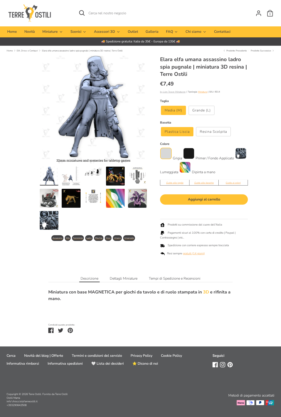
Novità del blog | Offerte (43, 355)
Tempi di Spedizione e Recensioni (174, 278)
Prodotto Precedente (236, 50)
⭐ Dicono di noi (145, 363)
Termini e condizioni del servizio (97, 355)
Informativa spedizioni (65, 363)
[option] (140, 41)
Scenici (76, 31)
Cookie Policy (171, 355)
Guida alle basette (204, 182)
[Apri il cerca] (81, 13)
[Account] (258, 11)
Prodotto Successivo (261, 50)
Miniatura (202, 91)
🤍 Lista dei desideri (107, 363)
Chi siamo (194, 31)
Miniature (50, 31)
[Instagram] (222, 364)
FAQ (170, 31)
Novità (29, 31)
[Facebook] (215, 364)
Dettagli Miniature (123, 278)
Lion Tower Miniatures (174, 91)
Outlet (133, 31)
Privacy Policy (141, 355)
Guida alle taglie (175, 182)
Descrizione (89, 278)
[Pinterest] (230, 364)
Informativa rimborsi (23, 363)
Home (12, 31)
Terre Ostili (35, 394)
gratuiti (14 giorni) (194, 253)
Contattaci (222, 31)
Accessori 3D (105, 31)
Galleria (152, 31)
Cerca (11, 355)
